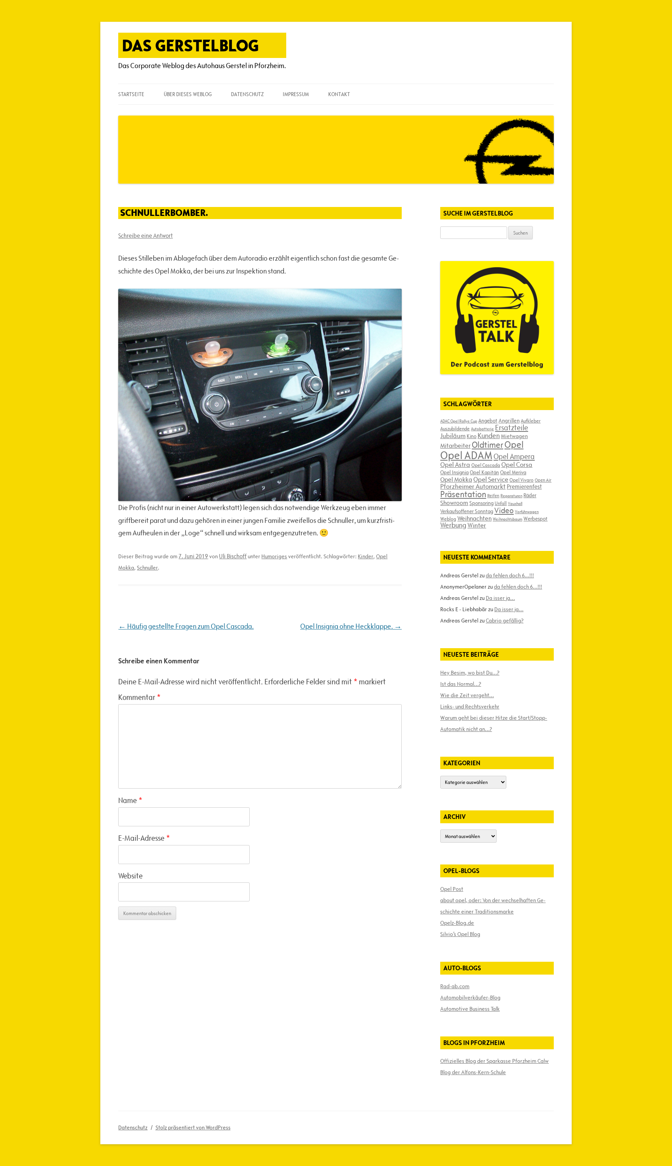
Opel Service (490, 479)
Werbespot (535, 518)
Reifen (493, 495)
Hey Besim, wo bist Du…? (469, 672)
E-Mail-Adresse (144, 838)
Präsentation (463, 494)
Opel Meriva (513, 472)
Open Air (543, 480)
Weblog (448, 518)
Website (130, 875)
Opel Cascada (485, 465)
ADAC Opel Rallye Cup (458, 421)
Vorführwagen (527, 511)
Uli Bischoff (233, 556)
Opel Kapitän (484, 472)
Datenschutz (247, 94)
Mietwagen (514, 436)
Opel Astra (455, 464)
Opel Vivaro (521, 480)
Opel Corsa (516, 464)
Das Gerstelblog (190, 45)
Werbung (453, 525)
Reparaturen (511, 495)
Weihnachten (474, 518)
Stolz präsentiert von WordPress (193, 1127)
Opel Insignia (454, 472)
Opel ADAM (466, 455)
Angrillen (509, 420)
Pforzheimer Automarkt (473, 486)
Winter (476, 525)
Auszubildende (455, 428)
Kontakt (339, 94)
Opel (513, 444)
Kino (471, 436)
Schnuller (147, 567)
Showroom (454, 503)
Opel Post (451, 888)
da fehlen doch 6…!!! (510, 575)
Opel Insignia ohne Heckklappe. (351, 626)
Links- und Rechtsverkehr (469, 706)
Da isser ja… (500, 597)
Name (130, 800)
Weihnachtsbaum (507, 519)
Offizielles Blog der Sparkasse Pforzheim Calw (494, 1060)
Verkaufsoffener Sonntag (466, 511)
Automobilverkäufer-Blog (470, 997)
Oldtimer (487, 445)
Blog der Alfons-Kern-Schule (473, 1072)
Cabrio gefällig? (504, 620)
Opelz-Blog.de (457, 922)
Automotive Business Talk (470, 1008)
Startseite (131, 94)
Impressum (296, 94)
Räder (529, 495)
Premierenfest (524, 486)
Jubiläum (453, 435)
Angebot (487, 420)
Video (504, 510)
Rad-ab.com (454, 986)
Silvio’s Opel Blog (460, 934)
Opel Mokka (456, 479)
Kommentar (139, 697)
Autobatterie (482, 428)
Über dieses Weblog (188, 94)
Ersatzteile (511, 427)
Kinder (365, 556)
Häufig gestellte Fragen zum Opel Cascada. (186, 626)
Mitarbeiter (455, 445)
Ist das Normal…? (460, 683)
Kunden (489, 435)
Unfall (501, 503)
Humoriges (274, 556)
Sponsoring (481, 503)
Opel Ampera (514, 456)
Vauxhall (515, 503)
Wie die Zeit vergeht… (467, 695)
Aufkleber (531, 420)
